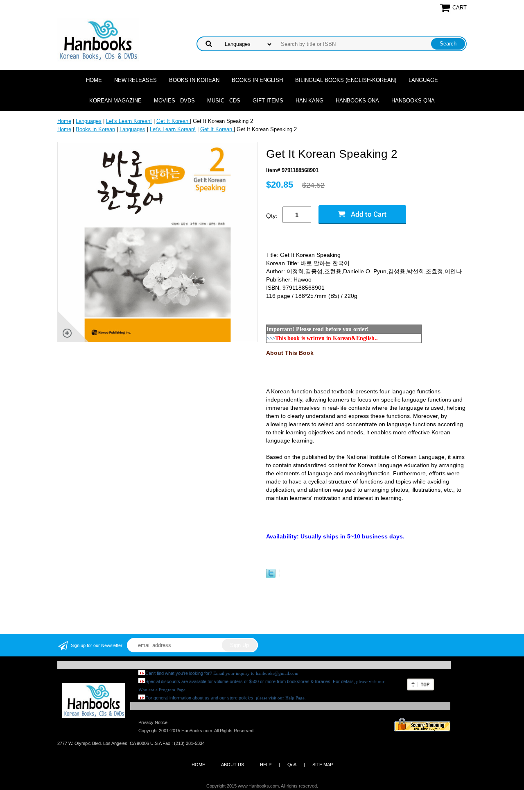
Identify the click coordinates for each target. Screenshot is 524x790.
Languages (89, 121)
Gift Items (268, 101)
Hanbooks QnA (357, 101)
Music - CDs (223, 101)
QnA (291, 764)
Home (94, 80)
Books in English (257, 80)
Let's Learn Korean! (129, 121)
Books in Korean (194, 80)
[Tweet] (271, 576)
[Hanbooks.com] (98, 39)
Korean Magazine (115, 101)
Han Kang (309, 101)
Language (423, 80)
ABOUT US (232, 764)
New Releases (135, 80)
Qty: (272, 215)
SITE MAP (322, 764)
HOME (198, 764)
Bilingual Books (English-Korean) (345, 80)
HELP (265, 764)
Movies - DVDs (174, 101)
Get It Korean (173, 121)
